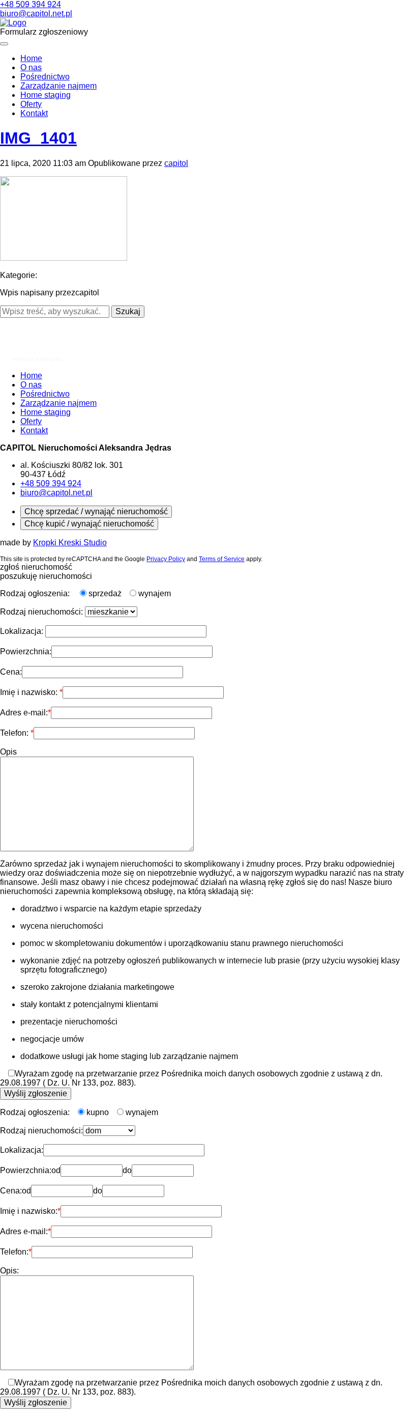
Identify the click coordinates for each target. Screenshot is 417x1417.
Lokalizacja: (22, 631)
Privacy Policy (165, 559)
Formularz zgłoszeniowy (44, 31)
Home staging (45, 95)
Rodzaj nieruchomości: (42, 611)
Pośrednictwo (45, 76)
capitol (176, 163)
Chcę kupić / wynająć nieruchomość (89, 523)
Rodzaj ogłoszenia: (36, 593)
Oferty (31, 104)
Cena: (11, 672)
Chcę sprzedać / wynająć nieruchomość (96, 511)
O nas (31, 67)
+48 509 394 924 (30, 4)
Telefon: (15, 733)
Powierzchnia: (25, 651)
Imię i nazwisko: (29, 692)
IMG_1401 (38, 138)
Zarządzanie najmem (58, 85)
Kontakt (34, 113)
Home (31, 58)
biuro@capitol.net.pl (36, 13)
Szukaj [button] (127, 311)
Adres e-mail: (24, 712)
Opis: (9, 1270)
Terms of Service (222, 559)
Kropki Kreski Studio (70, 542)
